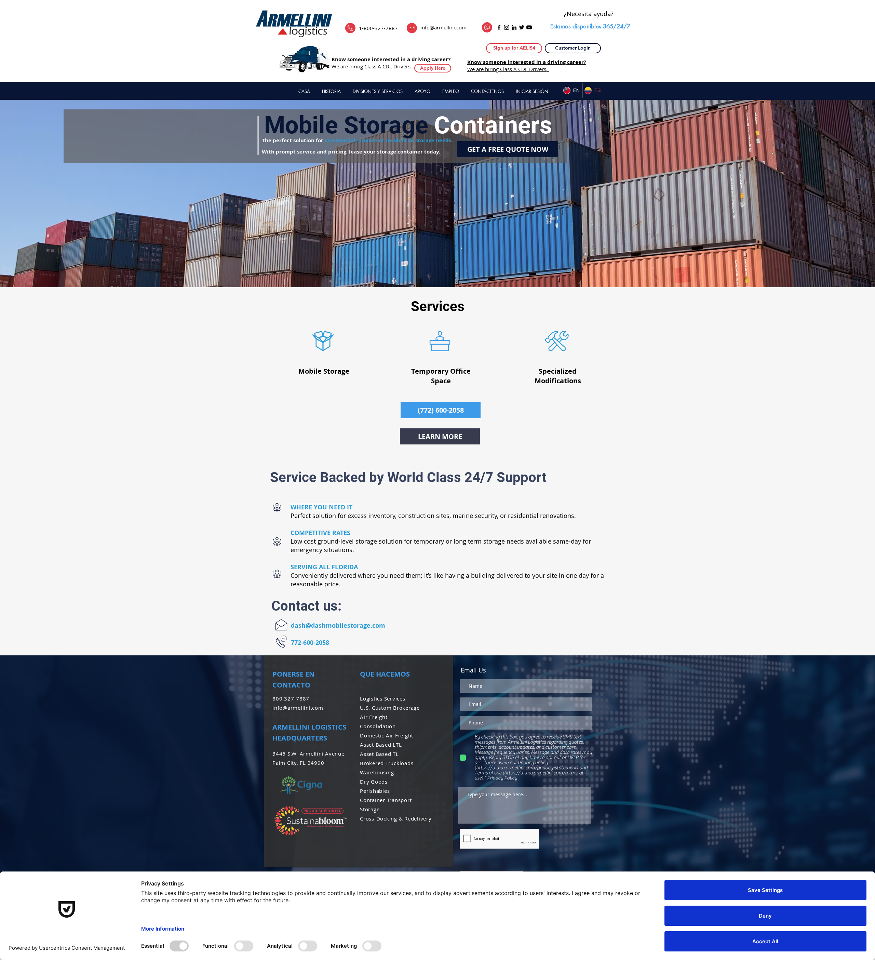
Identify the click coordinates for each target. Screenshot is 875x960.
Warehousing (377, 772)
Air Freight (374, 717)
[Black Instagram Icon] (506, 27)
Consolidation (378, 726)
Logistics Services (382, 698)
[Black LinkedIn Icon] (514, 27)
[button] (514, 48)
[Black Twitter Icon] (521, 27)
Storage (370, 809)
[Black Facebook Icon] (499, 27)
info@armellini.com (443, 27)
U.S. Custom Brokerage (390, 707)
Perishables (375, 790)
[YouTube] (529, 27)
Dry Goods (374, 781)
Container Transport (387, 800)
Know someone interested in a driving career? (391, 59)
